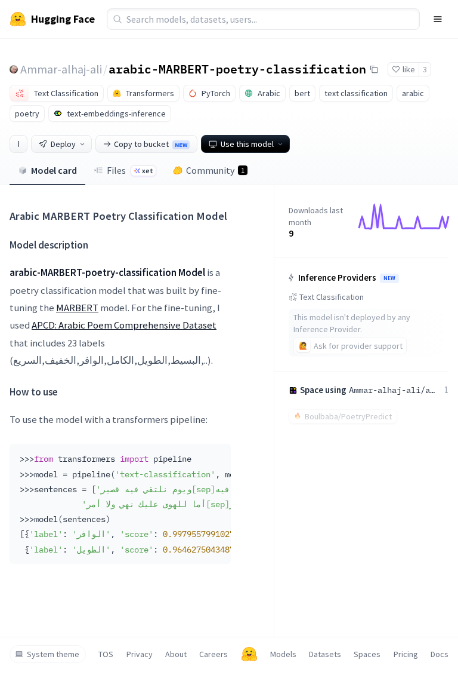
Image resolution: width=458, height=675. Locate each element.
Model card (54, 170)
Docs (439, 654)
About (176, 654)
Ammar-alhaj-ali (61, 69)
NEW (389, 278)
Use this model (247, 144)
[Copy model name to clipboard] (374, 69)
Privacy (139, 654)
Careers (213, 654)
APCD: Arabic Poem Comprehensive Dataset (124, 325)
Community (215, 170)
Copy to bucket (150, 144)
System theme (53, 654)
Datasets (325, 654)
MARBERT (77, 307)
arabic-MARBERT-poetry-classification (237, 68)
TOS (105, 654)
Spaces (367, 654)
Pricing (406, 654)
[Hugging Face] (249, 654)
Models (283, 654)
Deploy (63, 144)
